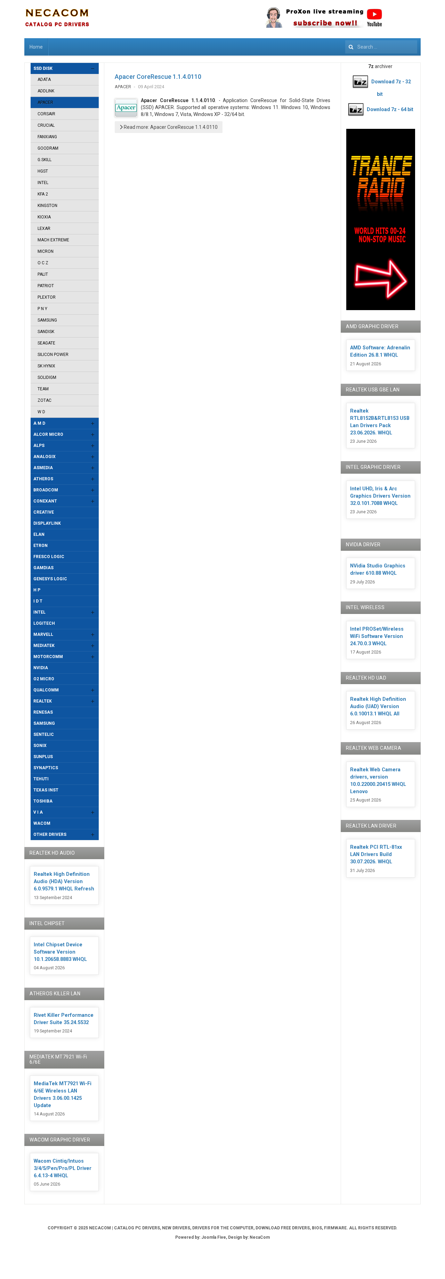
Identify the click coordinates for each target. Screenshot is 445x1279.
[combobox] (381, 46)
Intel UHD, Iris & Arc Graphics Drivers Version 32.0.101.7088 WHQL (380, 496)
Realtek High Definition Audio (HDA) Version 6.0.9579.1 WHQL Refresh (64, 881)
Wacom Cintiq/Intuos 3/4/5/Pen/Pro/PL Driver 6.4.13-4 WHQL (62, 1168)
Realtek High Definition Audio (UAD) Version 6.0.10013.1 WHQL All (378, 706)
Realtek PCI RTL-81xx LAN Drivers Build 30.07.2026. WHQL (376, 854)
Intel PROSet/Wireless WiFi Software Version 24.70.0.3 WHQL (377, 636)
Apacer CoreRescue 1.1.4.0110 (158, 76)
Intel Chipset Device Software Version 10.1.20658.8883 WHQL (60, 952)
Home (36, 47)
